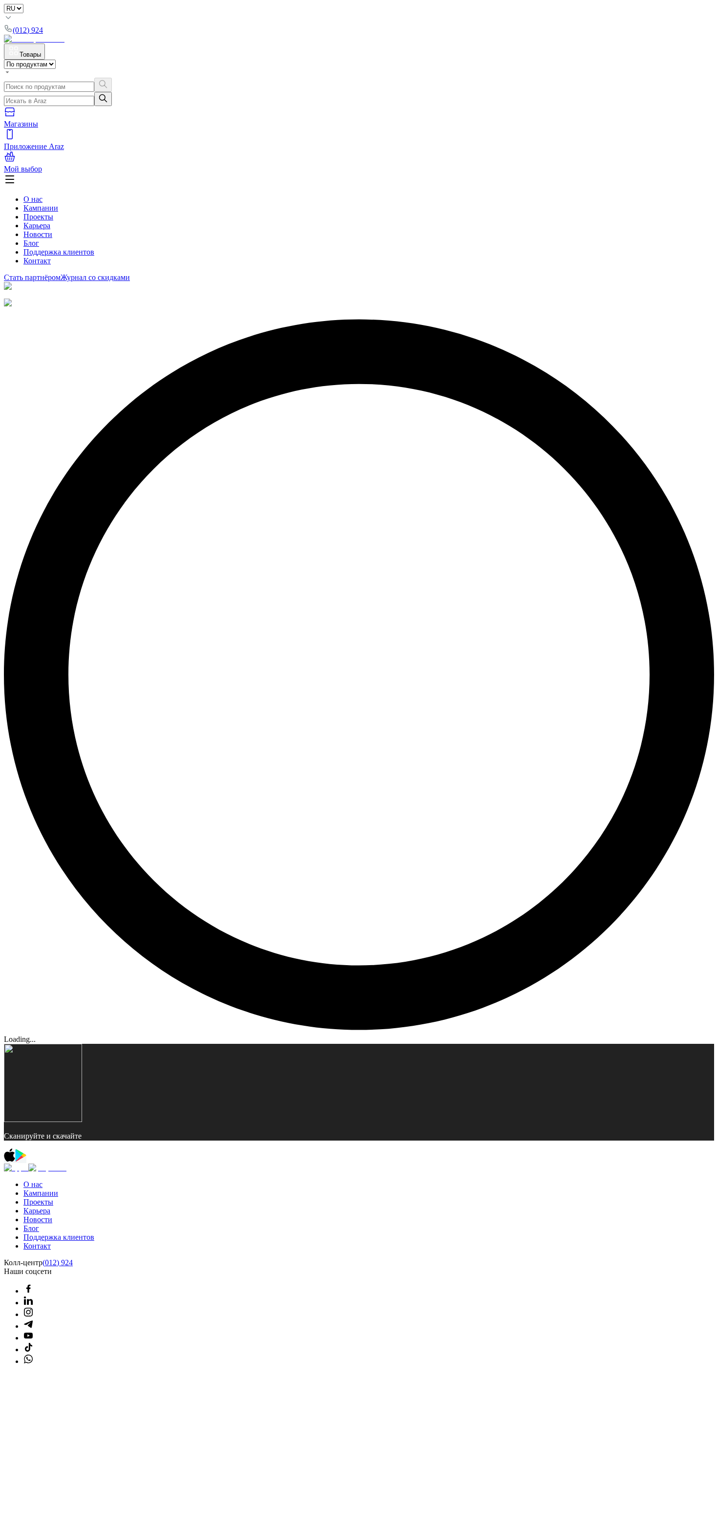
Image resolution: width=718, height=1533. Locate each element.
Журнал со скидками (95, 277)
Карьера (36, 225)
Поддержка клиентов (58, 252)
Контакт (37, 261)
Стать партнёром (32, 277)
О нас (32, 199)
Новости (37, 234)
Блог (31, 243)
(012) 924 (57, 1262)
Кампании (40, 208)
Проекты (38, 217)
